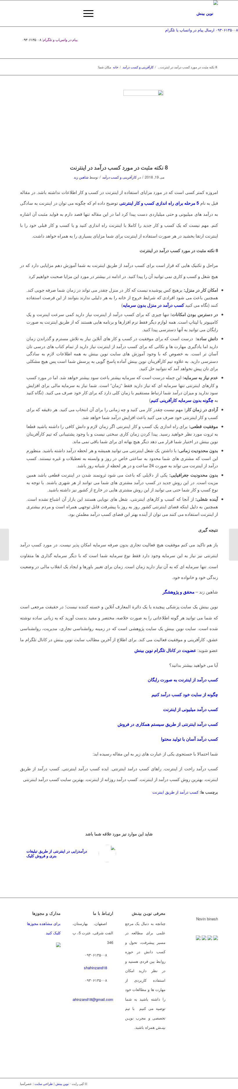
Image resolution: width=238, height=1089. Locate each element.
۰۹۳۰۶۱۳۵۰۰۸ (227, 30)
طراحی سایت (44, 1083)
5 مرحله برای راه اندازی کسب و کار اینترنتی (159, 203)
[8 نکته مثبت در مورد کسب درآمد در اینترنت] (119, 123)
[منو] (85, 13)
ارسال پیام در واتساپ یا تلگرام (189, 30)
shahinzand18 (95, 967)
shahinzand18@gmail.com (91, 999)
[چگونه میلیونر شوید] (4, 545)
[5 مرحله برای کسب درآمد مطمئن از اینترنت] (233, 545)
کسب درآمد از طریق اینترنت (175, 792)
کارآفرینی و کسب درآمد (119, 176)
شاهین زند (81, 176)
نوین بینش (62, 1083)
